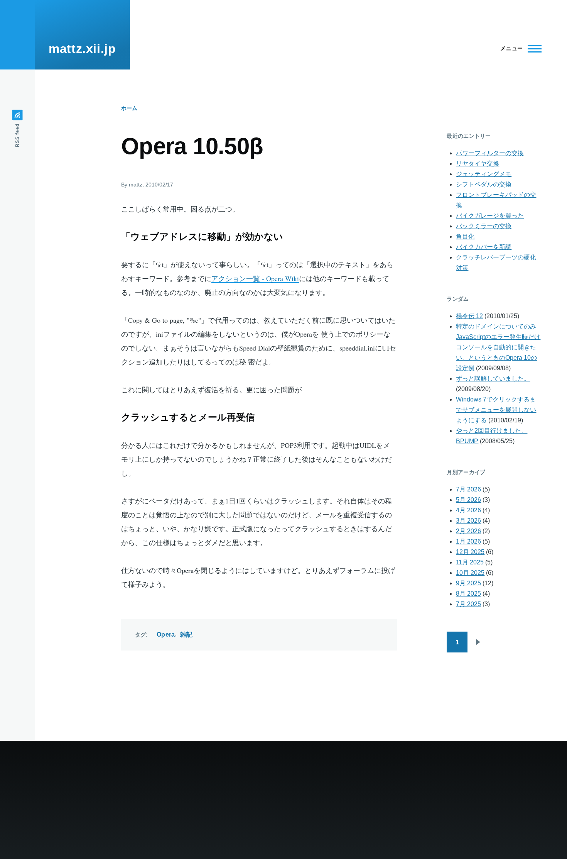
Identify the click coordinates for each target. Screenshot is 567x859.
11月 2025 (470, 562)
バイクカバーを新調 (483, 247)
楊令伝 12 (469, 316)
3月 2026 (468, 520)
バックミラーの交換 (483, 226)
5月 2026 (468, 499)
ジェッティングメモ (483, 174)
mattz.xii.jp (82, 49)
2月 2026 (468, 531)
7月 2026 (468, 489)
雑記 (186, 634)
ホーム (129, 108)
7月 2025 (468, 604)
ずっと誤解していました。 (493, 378)
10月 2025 (470, 572)
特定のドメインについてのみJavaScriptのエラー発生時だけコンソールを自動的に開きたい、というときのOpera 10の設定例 (498, 347)
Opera (166, 634)
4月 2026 (468, 510)
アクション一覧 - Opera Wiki (255, 278)
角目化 (465, 236)
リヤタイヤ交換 (477, 163)
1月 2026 (468, 541)
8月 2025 (468, 593)
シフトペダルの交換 (483, 184)
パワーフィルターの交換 (490, 153)
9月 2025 (468, 583)
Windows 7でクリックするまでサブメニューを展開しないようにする (496, 410)
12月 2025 (470, 552)
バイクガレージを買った (490, 215)
